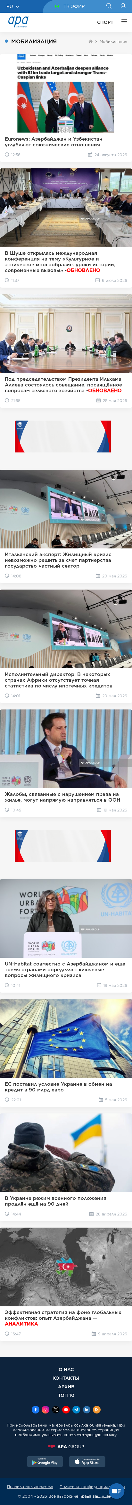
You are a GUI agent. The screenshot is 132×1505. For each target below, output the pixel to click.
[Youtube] (66, 1410)
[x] (56, 1410)
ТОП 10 (66, 1395)
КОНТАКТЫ (66, 1378)
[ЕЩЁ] (122, 22)
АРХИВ (66, 1386)
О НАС (66, 1369)
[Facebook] (35, 1410)
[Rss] (97, 1410)
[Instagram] (45, 1410)
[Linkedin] (86, 1410)
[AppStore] (87, 1462)
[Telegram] (76, 1410)
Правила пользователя (30, 1486)
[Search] (108, 6)
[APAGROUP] (66, 1446)
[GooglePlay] (45, 1462)
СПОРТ (105, 22)
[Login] (123, 6)
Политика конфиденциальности (92, 1486)
